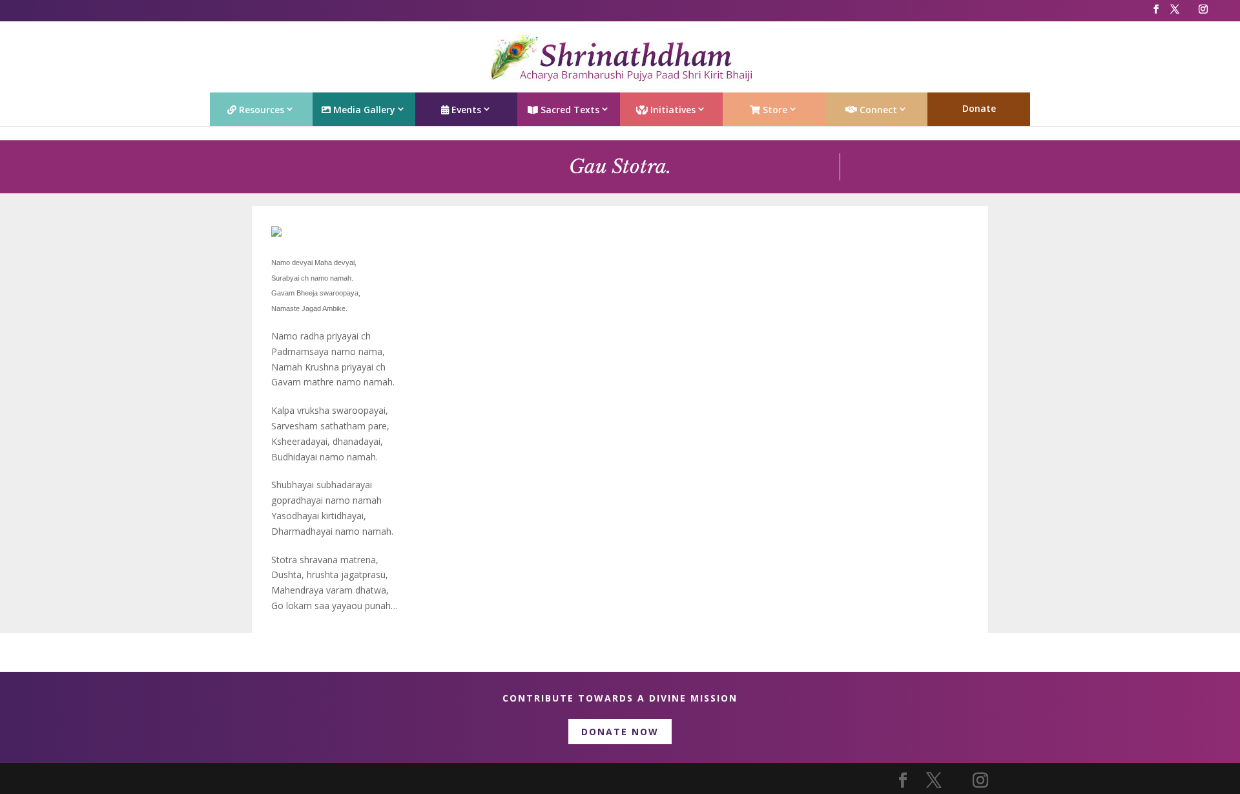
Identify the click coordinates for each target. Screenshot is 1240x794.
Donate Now (620, 731)
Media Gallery (363, 109)
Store (773, 109)
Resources (260, 109)
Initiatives (672, 109)
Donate (979, 108)
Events (465, 109)
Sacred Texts (568, 109)
